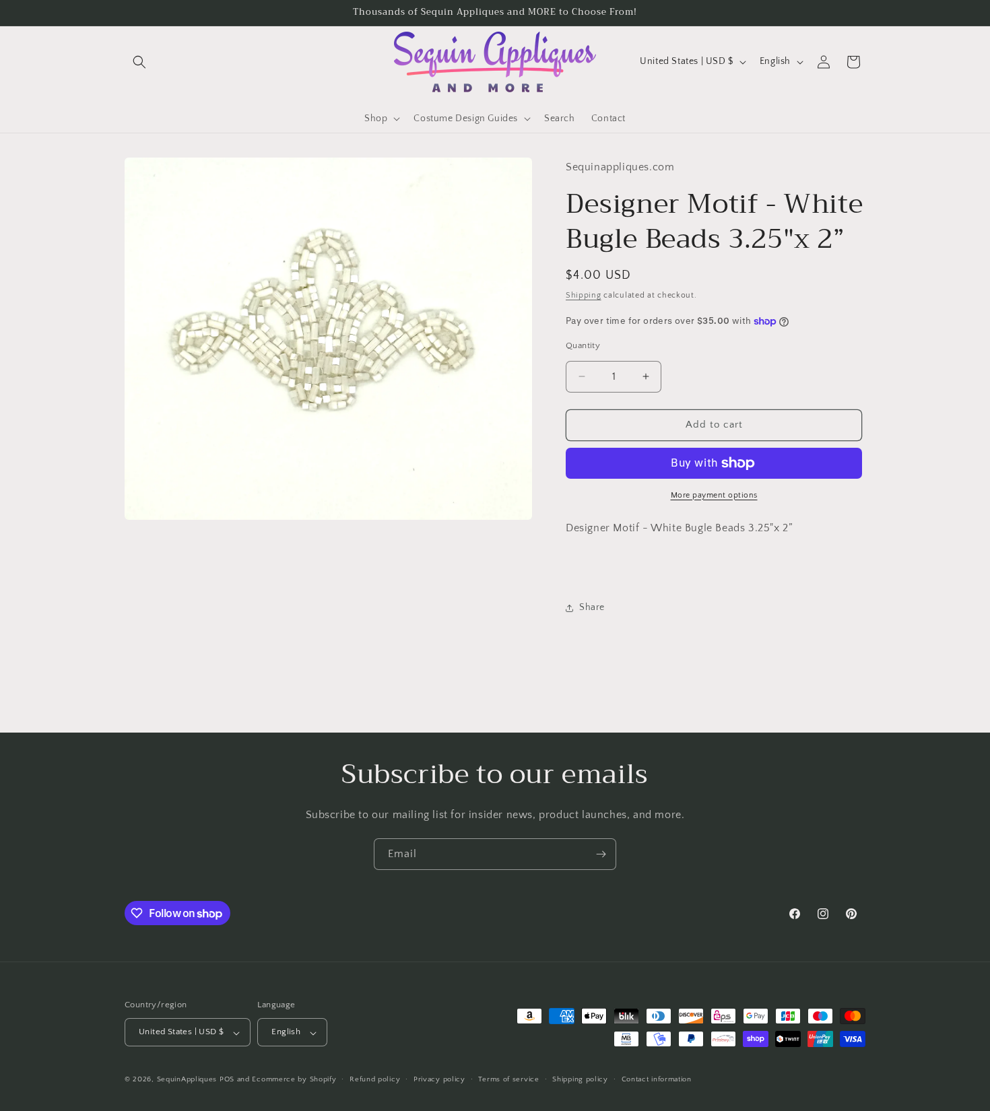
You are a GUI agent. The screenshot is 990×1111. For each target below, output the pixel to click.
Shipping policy (580, 1079)
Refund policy (375, 1079)
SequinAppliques (187, 1080)
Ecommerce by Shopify (294, 1080)
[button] (139, 62)
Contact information (657, 1079)
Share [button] (592, 608)
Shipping (583, 296)
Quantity (583, 345)
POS (227, 1080)
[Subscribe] (601, 854)
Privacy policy (439, 1079)
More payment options (714, 495)
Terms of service (508, 1079)
